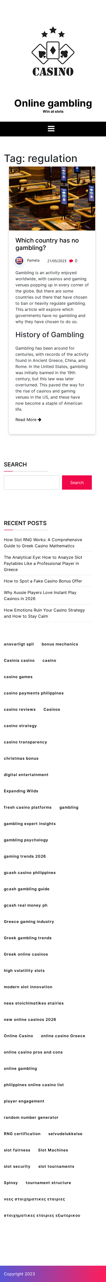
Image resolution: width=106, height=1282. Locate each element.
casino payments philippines (34, 693)
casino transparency (25, 742)
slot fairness (17, 1150)
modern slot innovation (28, 986)
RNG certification (22, 1133)
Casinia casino (19, 660)
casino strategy (20, 725)
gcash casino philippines (30, 872)
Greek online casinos (26, 954)
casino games (18, 676)
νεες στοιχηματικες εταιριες (34, 1199)
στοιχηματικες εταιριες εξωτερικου (42, 1215)
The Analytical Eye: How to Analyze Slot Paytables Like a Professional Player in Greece (43, 563)
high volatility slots (24, 970)
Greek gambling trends (28, 937)
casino (49, 660)
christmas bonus (21, 758)
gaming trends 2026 (25, 856)
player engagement (24, 1101)
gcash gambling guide (27, 888)
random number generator (31, 1117)
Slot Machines (53, 1150)
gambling (68, 807)
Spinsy (11, 1182)
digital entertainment (26, 774)
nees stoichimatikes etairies (34, 1003)
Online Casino (18, 1035)
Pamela (33, 260)
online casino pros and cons (33, 1052)
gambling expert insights (30, 823)
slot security (17, 1166)
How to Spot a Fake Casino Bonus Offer (43, 580)
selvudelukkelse (65, 1133)
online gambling (20, 1068)
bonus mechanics (60, 644)
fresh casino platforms (28, 807)
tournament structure (48, 1182)
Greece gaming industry (29, 921)
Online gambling (53, 103)
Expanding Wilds (21, 791)
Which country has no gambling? (47, 244)
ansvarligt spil (19, 644)
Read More (26, 419)
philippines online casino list (34, 1084)
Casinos (51, 709)
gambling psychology (26, 839)
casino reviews (20, 709)
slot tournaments (56, 1166)
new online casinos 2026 (30, 1019)
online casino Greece (63, 1035)
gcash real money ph (26, 905)
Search (15, 464)
